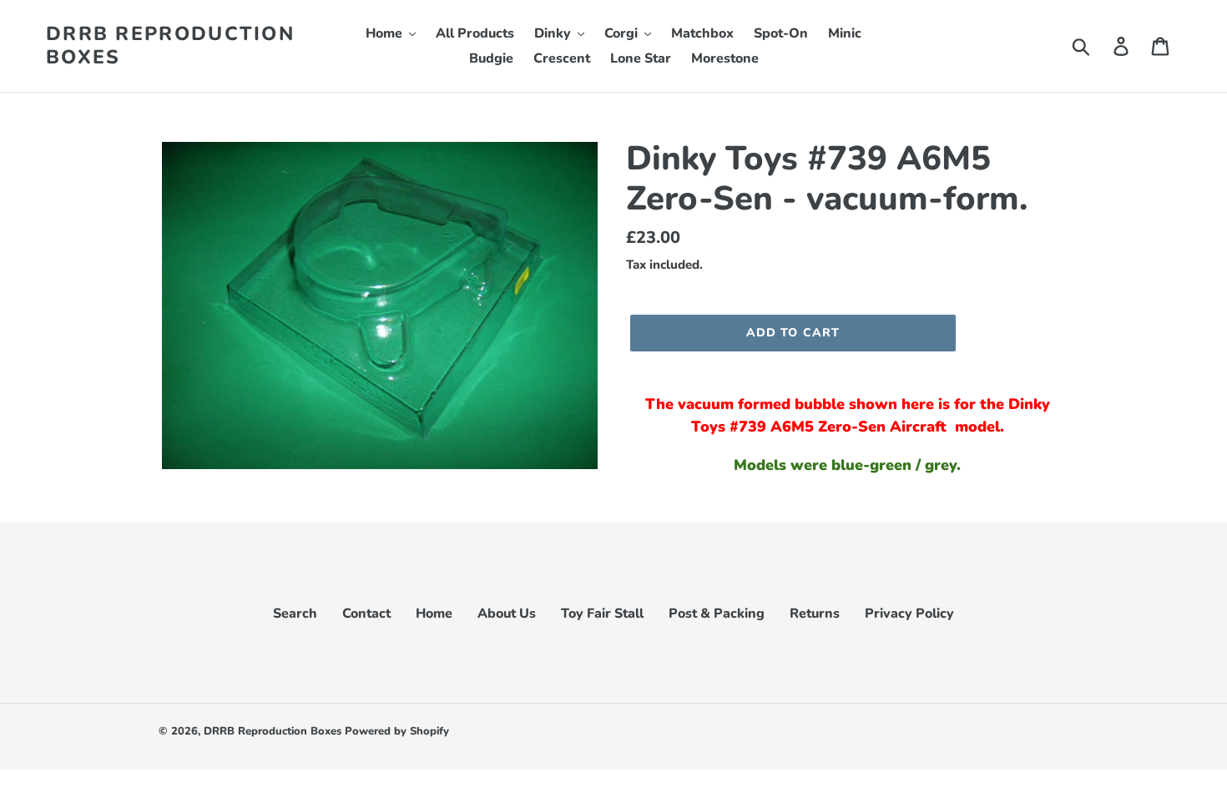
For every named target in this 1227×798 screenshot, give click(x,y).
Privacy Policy (909, 613)
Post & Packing (717, 613)
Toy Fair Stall (602, 613)
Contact (366, 613)
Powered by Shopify (397, 731)
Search (295, 613)
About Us (506, 613)
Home (434, 613)
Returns (815, 613)
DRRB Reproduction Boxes (170, 45)
